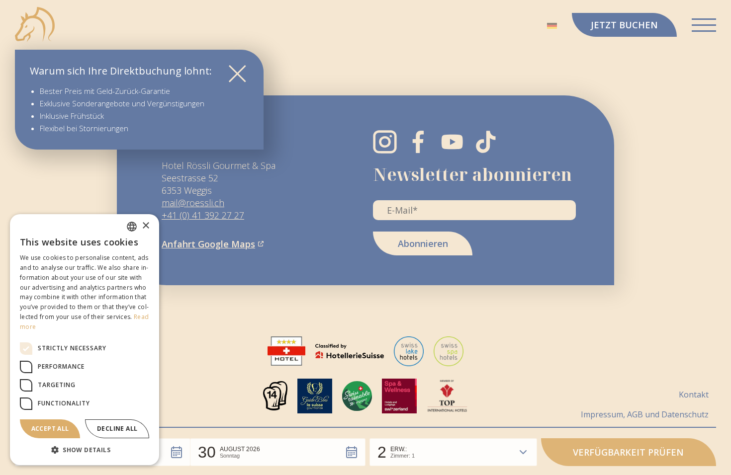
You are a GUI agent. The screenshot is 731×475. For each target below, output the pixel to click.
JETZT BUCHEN (624, 25)
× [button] (145, 226)
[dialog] (84, 339)
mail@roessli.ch (193, 203)
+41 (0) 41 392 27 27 (203, 215)
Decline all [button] (117, 428)
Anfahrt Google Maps (208, 244)
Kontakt (694, 394)
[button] (278, 452)
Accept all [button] (50, 428)
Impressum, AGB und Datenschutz (645, 414)
